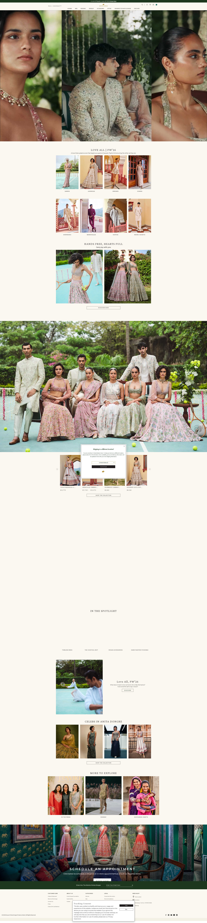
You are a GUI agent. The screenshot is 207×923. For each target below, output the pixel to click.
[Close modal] (124, 446)
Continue (103, 466)
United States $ (103, 462)
